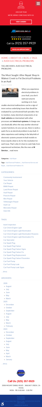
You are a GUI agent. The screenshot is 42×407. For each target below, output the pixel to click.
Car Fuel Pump (9, 261)
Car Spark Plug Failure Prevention (16, 258)
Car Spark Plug (9, 243)
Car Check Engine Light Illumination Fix (18, 237)
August (8, 286)
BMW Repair (8, 186)
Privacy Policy (21, 397)
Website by (21, 405)
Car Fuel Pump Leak (11, 264)
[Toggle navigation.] (38, 3)
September (10, 311)
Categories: (7, 172)
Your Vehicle (8, 180)
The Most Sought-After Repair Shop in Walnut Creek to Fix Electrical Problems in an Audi (21, 78)
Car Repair (7, 183)
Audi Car (6, 205)
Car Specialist (8, 240)
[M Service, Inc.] (21, 31)
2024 (5, 329)
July (7, 289)
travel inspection (9, 225)
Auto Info (6, 211)
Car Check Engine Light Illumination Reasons (20, 234)
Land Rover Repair (10, 190)
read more (14, 150)
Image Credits (21, 398)
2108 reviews (26, 39)
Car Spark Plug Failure (12, 246)
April (7, 353)
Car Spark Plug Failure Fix (13, 252)
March (8, 298)
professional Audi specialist (24, 111)
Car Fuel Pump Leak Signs (13, 267)
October (9, 308)
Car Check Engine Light (12, 228)
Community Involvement (12, 177)
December (10, 305)
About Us (15, 57)
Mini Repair (7, 199)
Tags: (4, 219)
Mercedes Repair (10, 208)
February (9, 326)
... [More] (4, 271)
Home (4, 57)
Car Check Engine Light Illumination (17, 231)
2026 (5, 283)
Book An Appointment (21, 49)
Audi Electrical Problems (19, 60)
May (7, 295)
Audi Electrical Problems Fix (14, 166)
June (8, 292)
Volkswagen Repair (10, 202)
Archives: (6, 278)
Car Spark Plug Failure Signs (14, 249)
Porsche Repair (9, 196)
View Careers (21, 22)
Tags (34, 57)
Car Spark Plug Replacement (14, 255)
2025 (5, 302)
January (9, 359)
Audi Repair (13, 159)
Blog (26, 57)
